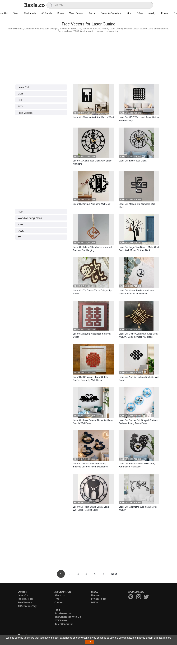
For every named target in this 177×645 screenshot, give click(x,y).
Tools (15, 13)
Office (140, 13)
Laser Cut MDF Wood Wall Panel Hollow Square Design (139, 119)
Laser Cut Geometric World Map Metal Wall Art (138, 508)
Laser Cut (23, 87)
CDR (20, 93)
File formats (30, 13)
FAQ (56, 598)
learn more (165, 637)
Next (114, 574)
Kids (129, 13)
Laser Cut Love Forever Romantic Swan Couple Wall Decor (93, 421)
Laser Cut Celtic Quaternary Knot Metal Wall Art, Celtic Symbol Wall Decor (138, 335)
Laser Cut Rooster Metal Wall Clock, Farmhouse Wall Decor (137, 465)
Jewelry (152, 13)
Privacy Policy (98, 598)
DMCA (94, 602)
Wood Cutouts (76, 13)
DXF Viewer (60, 620)
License (95, 595)
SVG (20, 106)
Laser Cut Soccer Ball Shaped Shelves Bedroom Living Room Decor (138, 421)
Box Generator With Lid (67, 616)
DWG (21, 230)
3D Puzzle (46, 13)
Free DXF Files (25, 598)
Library (164, 13)
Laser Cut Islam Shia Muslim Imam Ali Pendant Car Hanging (92, 248)
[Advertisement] (88, 57)
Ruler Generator (63, 624)
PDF (20, 211)
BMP (21, 224)
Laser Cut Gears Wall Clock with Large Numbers (92, 162)
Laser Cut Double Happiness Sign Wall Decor (92, 335)
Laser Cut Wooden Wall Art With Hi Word (93, 117)
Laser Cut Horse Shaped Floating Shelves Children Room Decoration (90, 465)
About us (59, 595)
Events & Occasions (110, 13)
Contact (58, 602)
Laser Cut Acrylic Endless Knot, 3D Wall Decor (139, 378)
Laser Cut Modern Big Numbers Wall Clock (137, 205)
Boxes (60, 13)
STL (20, 237)
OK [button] (89, 642)
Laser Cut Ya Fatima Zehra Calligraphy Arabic (92, 292)
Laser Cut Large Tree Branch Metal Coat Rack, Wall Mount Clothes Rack (139, 248)
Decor (92, 13)
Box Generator (62, 613)
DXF (20, 100)
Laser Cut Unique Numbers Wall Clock (92, 203)
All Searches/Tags (27, 606)
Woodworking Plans (30, 218)
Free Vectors (25, 112)
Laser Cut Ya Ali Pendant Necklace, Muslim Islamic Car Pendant (137, 292)
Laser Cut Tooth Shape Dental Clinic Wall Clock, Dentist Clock (91, 508)
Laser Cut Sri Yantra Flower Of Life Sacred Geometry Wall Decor (90, 378)
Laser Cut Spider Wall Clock (133, 160)
